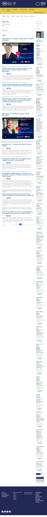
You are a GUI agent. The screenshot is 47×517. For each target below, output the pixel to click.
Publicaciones (38, 492)
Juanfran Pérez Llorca (39, 344)
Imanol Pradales (39, 203)
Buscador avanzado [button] (6, 24)
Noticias (8, 9)
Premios (37, 495)
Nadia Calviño (39, 251)
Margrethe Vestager (38, 119)
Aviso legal (37, 499)
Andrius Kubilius (39, 446)
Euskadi (17, 16)
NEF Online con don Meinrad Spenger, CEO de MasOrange (15, 114)
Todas (3, 16)
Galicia (21, 16)
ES (36, 21)
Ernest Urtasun (39, 266)
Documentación (23, 9)
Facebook (2, 512)
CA (38, 21)
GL (41, 21)
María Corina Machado (39, 140)
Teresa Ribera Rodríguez (39, 98)
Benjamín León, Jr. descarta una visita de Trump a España (17, 145)
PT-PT (37, 25)
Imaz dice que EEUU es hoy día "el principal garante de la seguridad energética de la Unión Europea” (17, 212)
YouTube (7, 512)
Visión (14, 496)
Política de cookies (39, 500)
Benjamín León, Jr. (39, 412)
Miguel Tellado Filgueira (39, 362)
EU (40, 21)
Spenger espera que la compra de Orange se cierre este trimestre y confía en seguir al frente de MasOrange (17, 70)
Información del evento (40, 64)
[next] (39, 474)
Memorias (37, 498)
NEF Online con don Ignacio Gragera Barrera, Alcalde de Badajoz (17, 39)
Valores (14, 497)
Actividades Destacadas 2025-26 (39, 41)
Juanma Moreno (39, 297)
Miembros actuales (28, 493)
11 (11, 224)
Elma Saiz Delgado (38, 377)
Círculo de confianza (28, 492)
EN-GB (39, 23)
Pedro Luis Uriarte (38, 217)
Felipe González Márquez (39, 157)
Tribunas (37, 493)
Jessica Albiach (39, 281)
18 (27, 224)
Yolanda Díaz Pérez (39, 327)
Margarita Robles (40, 461)
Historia (15, 493)
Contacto (37, 502)
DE (37, 23)
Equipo (14, 499)
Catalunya (13, 16)
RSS (10, 512)
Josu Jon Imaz (39, 429)
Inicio (3, 9)
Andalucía (26, 16)
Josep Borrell (39, 232)
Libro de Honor (38, 496)
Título (3, 25)
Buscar (4, 35)
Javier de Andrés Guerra (39, 84)
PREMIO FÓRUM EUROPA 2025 (39, 50)
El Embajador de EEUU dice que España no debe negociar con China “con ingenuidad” (16, 159)
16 (22, 224)
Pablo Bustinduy (39, 311)
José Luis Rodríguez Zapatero (38, 396)
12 (13, 224)
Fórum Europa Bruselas (39, 12)
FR (41, 23)
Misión (14, 495)
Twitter (5, 512)
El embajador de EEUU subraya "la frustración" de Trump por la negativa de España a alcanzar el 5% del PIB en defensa (17, 175)
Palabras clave (4, 30)
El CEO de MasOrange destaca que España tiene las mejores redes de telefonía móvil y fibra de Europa (17, 85)
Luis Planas (38, 172)
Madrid (8, 16)
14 (18, 224)
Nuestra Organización (17, 492)
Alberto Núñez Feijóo (39, 68)
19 (29, 224)
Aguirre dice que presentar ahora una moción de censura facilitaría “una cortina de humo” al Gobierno (18, 194)
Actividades (15, 9)
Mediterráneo (32, 16)
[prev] (37, 474)
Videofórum (31, 9)
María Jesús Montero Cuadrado (38, 187)
